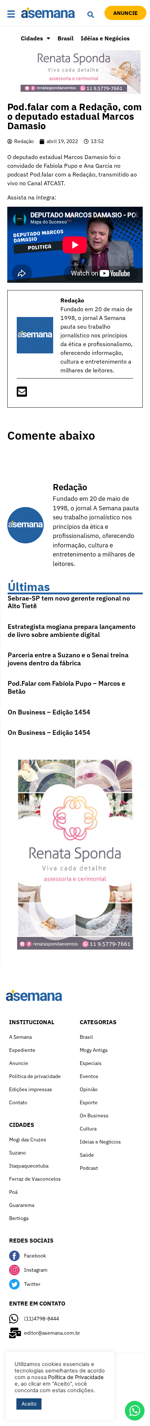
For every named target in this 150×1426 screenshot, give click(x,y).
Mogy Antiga (93, 1050)
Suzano (17, 1152)
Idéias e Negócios (105, 38)
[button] (12, 14)
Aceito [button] (28, 1404)
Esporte (89, 1102)
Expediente (22, 1050)
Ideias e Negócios (100, 1141)
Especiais (91, 1063)
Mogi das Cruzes (27, 1139)
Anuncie (18, 1063)
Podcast (89, 1168)
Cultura (88, 1128)
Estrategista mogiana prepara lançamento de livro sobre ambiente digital (71, 630)
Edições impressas (30, 1089)
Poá (13, 1192)
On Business (94, 1115)
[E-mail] (22, 393)
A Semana (20, 1037)
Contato (18, 1102)
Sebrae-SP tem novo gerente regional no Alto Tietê (69, 602)
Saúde (87, 1155)
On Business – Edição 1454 (49, 712)
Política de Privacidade (76, 1377)
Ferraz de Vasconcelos (35, 1179)
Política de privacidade (35, 1076)
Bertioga (18, 1218)
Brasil (66, 38)
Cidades (32, 38)
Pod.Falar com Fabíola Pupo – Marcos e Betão (66, 687)
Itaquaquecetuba (28, 1165)
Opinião (89, 1089)
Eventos (89, 1076)
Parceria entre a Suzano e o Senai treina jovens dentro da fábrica (68, 659)
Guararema (21, 1205)
